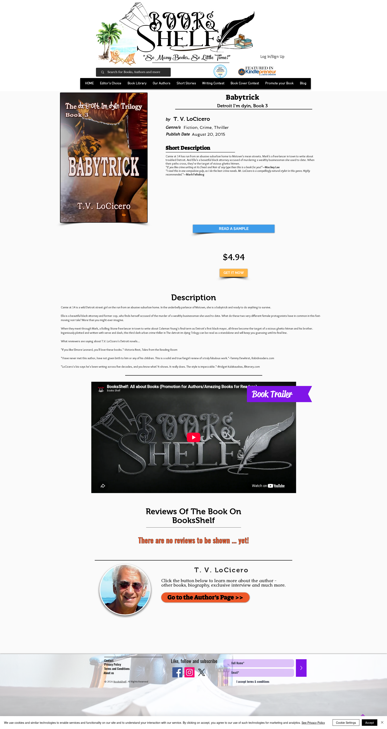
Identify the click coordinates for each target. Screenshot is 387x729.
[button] (137, 83)
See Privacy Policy (313, 723)
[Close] (382, 722)
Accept (369, 723)
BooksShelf (119, 681)
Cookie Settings (346, 723)
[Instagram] (189, 672)
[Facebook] (177, 672)
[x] (202, 672)
